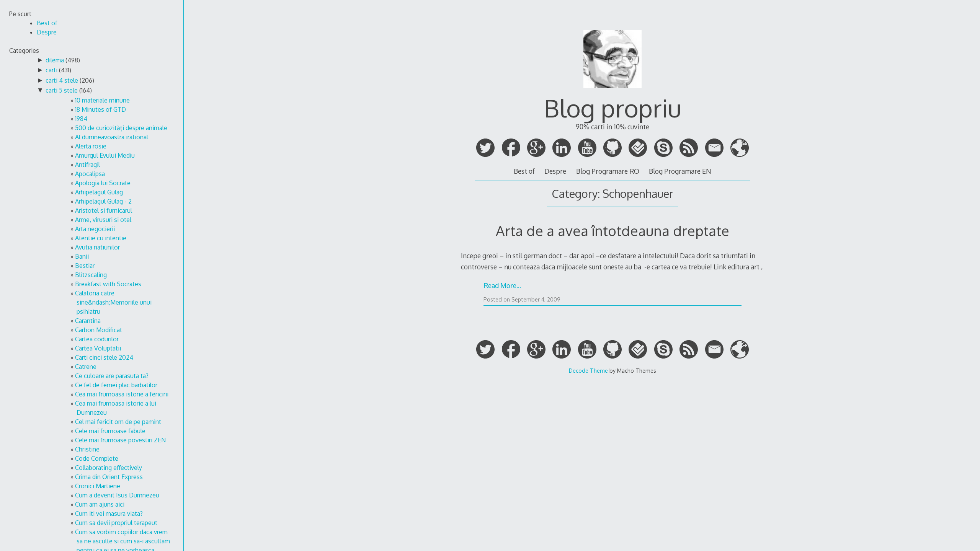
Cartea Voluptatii (98, 348)
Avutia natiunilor (97, 247)
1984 (81, 118)
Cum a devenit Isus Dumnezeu (117, 495)
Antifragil (87, 164)
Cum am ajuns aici (99, 504)
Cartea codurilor (97, 339)
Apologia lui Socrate (103, 183)
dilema (55, 60)
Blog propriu (612, 107)
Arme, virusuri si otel (103, 219)
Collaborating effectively (108, 467)
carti (51, 70)
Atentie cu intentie (100, 238)
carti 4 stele (62, 80)
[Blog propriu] (612, 91)
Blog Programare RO (607, 171)
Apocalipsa (90, 174)
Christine (87, 449)
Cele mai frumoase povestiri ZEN (120, 440)
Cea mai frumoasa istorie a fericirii (121, 394)
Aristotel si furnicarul (103, 210)
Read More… (502, 285)
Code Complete (96, 458)
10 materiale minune (102, 100)
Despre (555, 171)
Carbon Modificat (98, 330)
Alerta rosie (90, 146)
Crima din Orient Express (109, 477)
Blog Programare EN (680, 171)
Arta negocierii (95, 229)
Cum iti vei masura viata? (109, 513)
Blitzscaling (91, 275)
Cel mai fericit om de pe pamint (118, 421)
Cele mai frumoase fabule (110, 431)
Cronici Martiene (97, 486)
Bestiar (85, 265)
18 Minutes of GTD (100, 109)
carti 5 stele (62, 90)
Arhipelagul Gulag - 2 (103, 201)
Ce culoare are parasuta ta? (112, 376)
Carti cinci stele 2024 (104, 357)
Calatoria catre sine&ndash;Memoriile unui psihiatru (113, 302)
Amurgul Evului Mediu (105, 155)
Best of (524, 171)
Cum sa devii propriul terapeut (116, 523)
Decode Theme (588, 370)
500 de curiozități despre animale (121, 128)
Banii (82, 256)
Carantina (88, 320)
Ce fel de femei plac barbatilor (116, 385)
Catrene (85, 366)
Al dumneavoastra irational (111, 137)
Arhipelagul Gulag (99, 192)
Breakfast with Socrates (108, 284)
